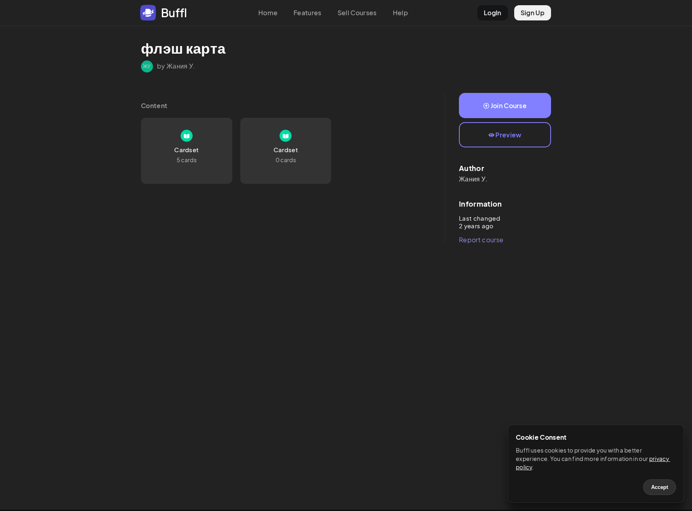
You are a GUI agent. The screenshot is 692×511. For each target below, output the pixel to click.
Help (400, 12)
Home (268, 12)
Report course (481, 239)
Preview (508, 135)
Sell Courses (357, 12)
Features (308, 12)
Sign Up (533, 12)
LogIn (492, 12)
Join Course (509, 105)
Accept (659, 487)
